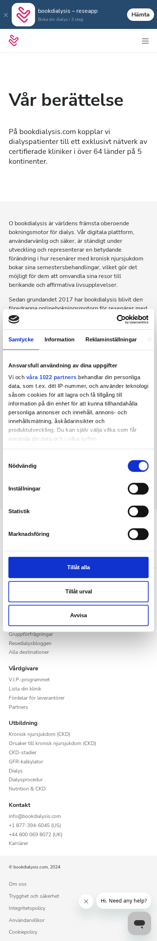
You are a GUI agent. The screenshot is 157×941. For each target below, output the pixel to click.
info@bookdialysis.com (35, 817)
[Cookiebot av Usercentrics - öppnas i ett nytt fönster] (117, 319)
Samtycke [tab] (21, 339)
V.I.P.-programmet (29, 680)
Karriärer (18, 844)
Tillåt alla (78, 567)
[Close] (6, 15)
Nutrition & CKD (27, 789)
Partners (18, 707)
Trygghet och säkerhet (34, 896)
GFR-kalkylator (26, 762)
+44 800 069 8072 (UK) (35, 835)
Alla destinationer (29, 652)
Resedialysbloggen (30, 644)
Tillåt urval (78, 591)
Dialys (16, 771)
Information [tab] (59, 339)
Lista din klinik (25, 689)
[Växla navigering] (145, 40)
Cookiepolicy (23, 932)
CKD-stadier (23, 753)
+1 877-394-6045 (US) (35, 826)
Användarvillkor (27, 921)
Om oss (18, 884)
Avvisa (78, 615)
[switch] (138, 488)
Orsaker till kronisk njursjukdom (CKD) (52, 744)
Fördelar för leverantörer (37, 698)
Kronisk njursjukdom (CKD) (39, 734)
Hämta (140, 15)
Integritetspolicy (27, 908)
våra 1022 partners (51, 377)
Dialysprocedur (26, 780)
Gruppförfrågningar (31, 634)
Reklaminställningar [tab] (111, 339)
